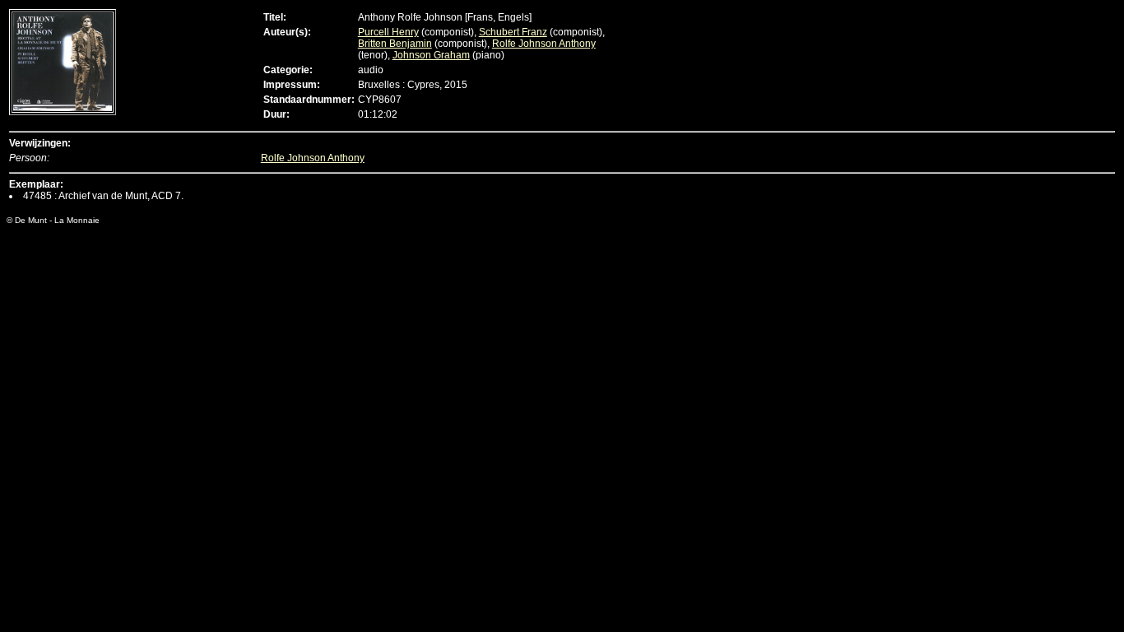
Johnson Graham (431, 55)
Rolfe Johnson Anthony (544, 43)
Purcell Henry (388, 32)
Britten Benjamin (395, 43)
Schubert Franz (513, 32)
